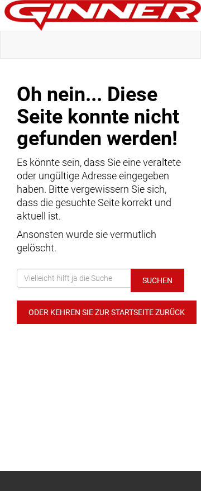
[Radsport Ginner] (102, 15)
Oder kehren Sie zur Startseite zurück (106, 312)
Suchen (157, 280)
